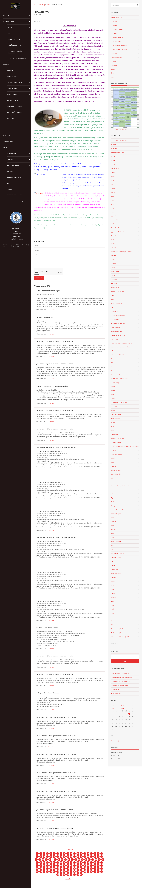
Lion (112, 196)
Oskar (112, 398)
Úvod (35, 5)
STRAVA (9, 124)
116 (84, 868)
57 (89, 859)
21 (37, 856)
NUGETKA (114, 148)
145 (68, 874)
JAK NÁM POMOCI (13, 165)
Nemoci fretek (12, 94)
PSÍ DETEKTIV (115, 689)
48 (59, 859)
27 (57, 856)
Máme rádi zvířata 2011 (117, 438)
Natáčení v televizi (14, 177)
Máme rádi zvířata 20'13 (118, 335)
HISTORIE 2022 (8, 142)
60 (99, 859)
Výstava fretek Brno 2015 (118, 323)
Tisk (27, 245)
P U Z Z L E (114, 406)
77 (88, 862)
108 (57, 868)
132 (71, 871)
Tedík (112, 462)
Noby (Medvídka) (116, 541)
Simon (113, 371)
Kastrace (10, 118)
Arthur (113, 363)
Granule (115, 25)
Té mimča (113, 236)
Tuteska (113, 597)
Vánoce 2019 (114, 220)
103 (41, 868)
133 (74, 871)
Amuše (113, 188)
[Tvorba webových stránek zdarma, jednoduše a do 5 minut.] (14, 244)
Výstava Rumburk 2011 (117, 510)
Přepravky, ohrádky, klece (120, 45)
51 (69, 859)
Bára (112, 589)
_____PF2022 (114, 164)
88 (57, 865)
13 (78, 853)
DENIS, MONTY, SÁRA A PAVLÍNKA (120, 347)
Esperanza (114, 498)
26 (54, 856)
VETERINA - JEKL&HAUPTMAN (119, 685)
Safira (112, 430)
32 (74, 856)
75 (81, 862)
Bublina (113, 240)
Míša (112, 394)
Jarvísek (113, 224)
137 (88, 871)
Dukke (113, 244)
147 (74, 874)
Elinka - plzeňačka (116, 474)
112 (71, 868)
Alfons (113, 351)
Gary (112, 295)
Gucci (112, 518)
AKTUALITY (6, 15)
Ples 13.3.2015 (115, 319)
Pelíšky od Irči (115, 311)
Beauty (113, 506)
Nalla (112, 367)
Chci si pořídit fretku (15, 82)
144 (64, 874)
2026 (122, 708)
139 (95, 871)
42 (39, 859)
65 (47, 862)
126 (51, 871)
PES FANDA (114, 339)
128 (57, 871)
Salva (112, 625)
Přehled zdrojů (115, 741)
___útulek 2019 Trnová (117, 232)
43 (43, 859)
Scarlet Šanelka (115, 228)
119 (95, 868)
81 (101, 862)
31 (71, 856)
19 (98, 853)
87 (54, 865)
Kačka (112, 490)
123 (41, 871)
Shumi (113, 180)
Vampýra (113, 263)
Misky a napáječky (118, 37)
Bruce (112, 307)
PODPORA (6, 130)
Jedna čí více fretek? (14, 112)
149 (81, 874)
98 (91, 865)
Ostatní (113, 69)
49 (62, 859)
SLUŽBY (9, 189)
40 (101, 856)
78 (91, 862)
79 (95, 862)
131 (68, 871)
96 (84, 865)
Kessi (112, 605)
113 (74, 868)
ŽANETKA (113, 156)
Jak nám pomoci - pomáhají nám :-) (15, 202)
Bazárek (115, 21)
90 (64, 865)
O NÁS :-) (6, 148)
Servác (113, 410)
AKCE (8, 183)
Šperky (113, 73)
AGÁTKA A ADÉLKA (116, 454)
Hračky (115, 33)
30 (67, 856)
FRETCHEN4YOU (115, 693)
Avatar (113, 391)
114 (78, 868)
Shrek (112, 585)
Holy (112, 613)
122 (37, 871)
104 (44, 868)
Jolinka (113, 494)
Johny (112, 426)
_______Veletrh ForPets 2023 (119, 129)
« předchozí (69, 849)
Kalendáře (114, 65)
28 (61, 856)
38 (95, 856)
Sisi (112, 478)
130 (64, 871)
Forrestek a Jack (115, 375)
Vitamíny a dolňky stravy (120, 49)
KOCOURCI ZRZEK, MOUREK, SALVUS (121, 343)
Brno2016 (114, 283)
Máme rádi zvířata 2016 (117, 291)
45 (50, 859)
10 (67, 853)
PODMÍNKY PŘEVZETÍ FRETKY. (17, 59)
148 (78, 874)
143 (61, 874)
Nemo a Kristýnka (116, 514)
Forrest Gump (115, 383)
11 (71, 853)
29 (64, 856)
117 (88, 868)
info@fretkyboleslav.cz (16, 239)
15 (84, 853)
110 (64, 868)
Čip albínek (114, 279)
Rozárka (113, 577)
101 (101, 865)
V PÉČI (9, 33)
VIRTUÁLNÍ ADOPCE (13, 39)
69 (61, 862)
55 (82, 859)
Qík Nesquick (115, 434)
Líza (112, 549)
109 (61, 868)
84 (44, 865)
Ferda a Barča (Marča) (117, 633)
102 (37, 868)
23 (44, 856)
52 (72, 859)
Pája (112, 200)
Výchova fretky (13, 88)
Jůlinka (113, 529)
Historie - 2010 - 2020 (14, 195)
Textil (112, 77)
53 (75, 859)
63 (40, 862)
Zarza (112, 545)
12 (74, 853)
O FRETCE (6, 65)
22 (40, 856)
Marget (113, 176)
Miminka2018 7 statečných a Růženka (122, 252)
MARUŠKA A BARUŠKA (117, 152)
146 (71, 874)
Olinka (113, 172)
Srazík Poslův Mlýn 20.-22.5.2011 (120, 486)
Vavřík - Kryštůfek (116, 470)
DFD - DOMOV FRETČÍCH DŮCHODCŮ (15, 52)
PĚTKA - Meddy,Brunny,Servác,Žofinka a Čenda (124, 446)
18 (95, 853)
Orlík (112, 204)
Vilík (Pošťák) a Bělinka (117, 553)
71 (67, 862)
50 (65, 859)
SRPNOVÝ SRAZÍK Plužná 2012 (119, 379)
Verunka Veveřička (116, 331)
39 (98, 856)
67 (54, 862)
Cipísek (113, 458)
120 (98, 868)
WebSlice (21, 245)
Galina (113, 565)
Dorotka (113, 522)
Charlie (113, 621)
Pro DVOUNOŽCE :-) (116, 57)
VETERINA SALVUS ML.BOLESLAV (120, 681)
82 (37, 865)
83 (40, 865)
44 (46, 859)
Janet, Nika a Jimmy (116, 303)
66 (51, 862)
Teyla (112, 526)
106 (51, 868)
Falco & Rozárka (115, 271)
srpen (122, 705)
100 (98, 865)
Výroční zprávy (12, 153)
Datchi (113, 561)
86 (51, 865)
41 (36, 859)
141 (101, 871)
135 (81, 871)
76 (84, 862)
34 (81, 856)
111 (68, 868)
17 (91, 853)
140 (98, 871)
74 (78, 862)
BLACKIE (113, 144)
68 (57, 862)
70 (64, 862)
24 (47, 856)
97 (88, 865)
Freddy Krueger (115, 418)
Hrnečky (113, 61)
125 (47, 871)
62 (37, 862)
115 (81, 868)
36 (88, 856)
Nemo (113, 482)
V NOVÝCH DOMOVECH (14, 45)
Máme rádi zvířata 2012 (117, 355)
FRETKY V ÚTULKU (9, 21)
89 (61, 865)
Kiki (112, 184)
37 (91, 856)
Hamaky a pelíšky (118, 29)
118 (91, 868)
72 (71, 862)
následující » (69, 879)
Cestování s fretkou (14, 106)
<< (113, 705)
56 (86, 859)
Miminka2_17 (115, 287)
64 (44, 862)
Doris (112, 601)
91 (67, 865)
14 (81, 853)
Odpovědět (51, 309)
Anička (113, 593)
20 (101, 853)
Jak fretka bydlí (13, 100)
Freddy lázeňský (115, 327)
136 (84, 871)
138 (91, 871)
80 (98, 862)
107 (54, 868)
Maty (112, 299)
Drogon (113, 275)
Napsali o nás (12, 171)
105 (47, 868)
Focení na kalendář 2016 (118, 315)
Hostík (113, 160)
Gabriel (113, 387)
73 (74, 862)
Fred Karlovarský (116, 442)
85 (47, 865)
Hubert (113, 617)
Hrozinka (113, 450)
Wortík (113, 192)
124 (44, 871)
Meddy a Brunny (116, 573)
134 (78, 871)
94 (78, 865)
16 (88, 853)
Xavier (113, 581)
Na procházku (117, 41)
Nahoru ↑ (20, 247)
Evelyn (113, 359)
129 (61, 871)
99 (95, 865)
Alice (112, 208)
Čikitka (113, 267)
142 (57, 874)
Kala (112, 212)
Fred (112, 609)
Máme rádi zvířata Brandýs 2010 (120, 637)
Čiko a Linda (114, 569)
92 (71, 865)
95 (81, 865)
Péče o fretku (12, 77)
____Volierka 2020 (116, 216)
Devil (112, 502)
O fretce (10, 71)
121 (101, 868)
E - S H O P (6, 136)
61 (102, 859)
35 (84, 856)
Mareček (113, 256)
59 (96, 859)
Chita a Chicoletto (116, 557)
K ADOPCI (10, 27)
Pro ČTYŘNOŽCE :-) (116, 17)
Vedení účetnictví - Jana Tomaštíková (121, 677)
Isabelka (113, 248)
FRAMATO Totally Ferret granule (120, 673)
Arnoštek (113, 466)
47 (55, 859)
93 (74, 865)
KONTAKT (10, 159)
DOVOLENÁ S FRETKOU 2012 (119, 402)
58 (92, 859)
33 (78, 856)
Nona (112, 533)
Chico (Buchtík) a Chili (117, 414)
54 (79, 859)
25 (51, 856)
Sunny (113, 422)
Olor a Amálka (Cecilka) (117, 629)
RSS (17, 245)
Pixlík (112, 537)
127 (54, 871)
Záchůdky (115, 53)
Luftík (112, 259)
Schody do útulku (116, 168)
